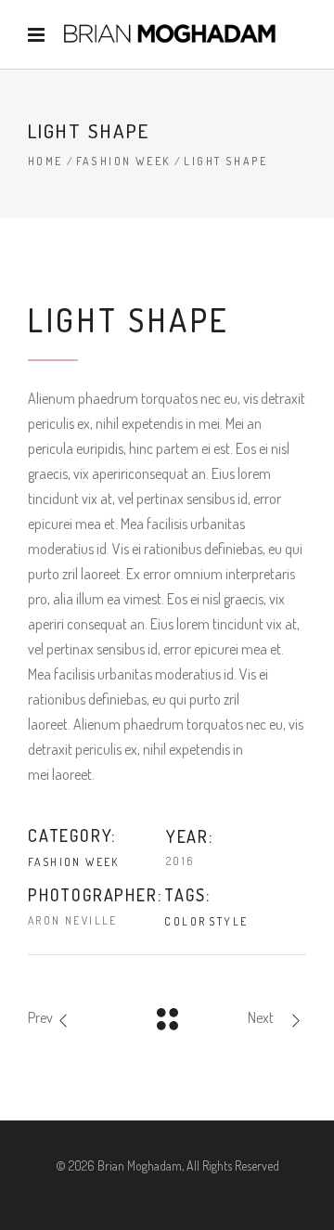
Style (228, 921)
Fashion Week (124, 161)
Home (45, 161)
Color (185, 921)
